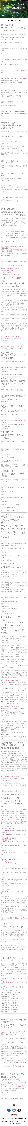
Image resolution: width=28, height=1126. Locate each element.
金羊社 (3, 932)
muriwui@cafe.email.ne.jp (8, 613)
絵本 (17, 930)
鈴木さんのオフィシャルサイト (14, 982)
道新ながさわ (8, 449)
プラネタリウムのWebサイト (10, 680)
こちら (7, 180)
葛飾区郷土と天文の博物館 (12, 337)
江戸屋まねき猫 (6, 830)
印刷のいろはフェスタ (17, 939)
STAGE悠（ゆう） (22, 78)
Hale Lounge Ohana (10, 174)
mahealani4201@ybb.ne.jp (8, 106)
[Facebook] (9, 1110)
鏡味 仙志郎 (5, 834)
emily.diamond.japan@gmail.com (10, 274)
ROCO (3, 842)
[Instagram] (19, 1110)
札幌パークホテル (9, 543)
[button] (3, 15)
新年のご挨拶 (17, 1086)
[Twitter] (14, 1110)
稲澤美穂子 (4, 838)
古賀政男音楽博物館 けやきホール (14, 246)
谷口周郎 (4, 840)
